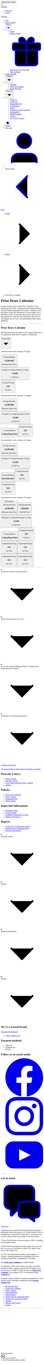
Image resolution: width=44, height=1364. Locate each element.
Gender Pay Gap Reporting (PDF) (17, 826)
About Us (9, 91)
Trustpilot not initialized (9, 1032)
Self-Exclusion (10, 801)
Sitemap (8, 785)
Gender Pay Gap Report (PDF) (16, 1299)
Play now (8, 11)
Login (7, 13)
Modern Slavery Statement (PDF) (17, 828)
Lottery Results (10, 74)
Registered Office (11, 811)
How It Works (10, 22)
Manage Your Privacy (13, 817)
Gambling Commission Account (16, 815)
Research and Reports (13, 831)
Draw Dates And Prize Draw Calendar (19, 783)
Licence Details (10, 813)
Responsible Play (11, 799)
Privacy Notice (10, 797)
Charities (9, 76)
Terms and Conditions (13, 795)
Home (7, 214)
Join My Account (11, 781)
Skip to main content (8, 2)
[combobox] (6, 343)
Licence (8, 1305)
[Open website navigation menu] (2, 4)
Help (7, 126)
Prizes (8, 25)
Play (7, 20)
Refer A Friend (10, 779)
